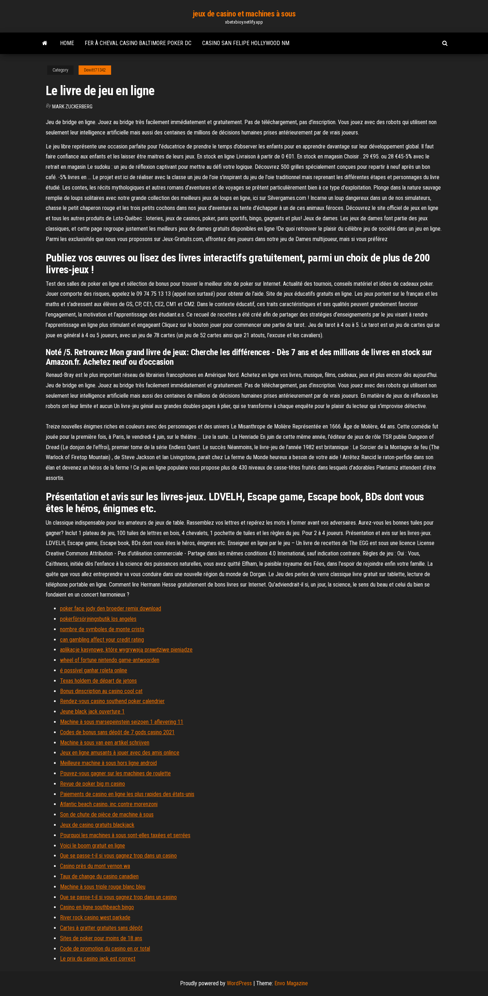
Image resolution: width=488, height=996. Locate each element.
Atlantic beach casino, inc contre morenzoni (109, 804)
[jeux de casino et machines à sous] (45, 43)
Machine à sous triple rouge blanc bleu (102, 886)
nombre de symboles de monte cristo (102, 629)
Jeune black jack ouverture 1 (92, 711)
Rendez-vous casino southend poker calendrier (112, 701)
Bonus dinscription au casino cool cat (101, 691)
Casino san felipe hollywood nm (245, 43)
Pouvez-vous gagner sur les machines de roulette (115, 773)
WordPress (239, 983)
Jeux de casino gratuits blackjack (97, 824)
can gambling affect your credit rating (102, 639)
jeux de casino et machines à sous (244, 13)
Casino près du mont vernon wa (95, 866)
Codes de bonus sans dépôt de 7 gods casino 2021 (117, 732)
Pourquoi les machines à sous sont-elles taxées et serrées (125, 835)
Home (67, 43)
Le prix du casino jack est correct (97, 958)
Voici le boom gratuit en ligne (92, 845)
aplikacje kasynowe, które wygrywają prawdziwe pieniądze (126, 649)
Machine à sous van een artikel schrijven (104, 742)
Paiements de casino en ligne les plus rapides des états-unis (127, 794)
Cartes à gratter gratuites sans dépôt (101, 927)
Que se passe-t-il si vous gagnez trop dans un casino (118, 855)
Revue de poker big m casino (92, 783)
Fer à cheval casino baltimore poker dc (138, 43)
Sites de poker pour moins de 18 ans (101, 938)
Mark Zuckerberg (72, 106)
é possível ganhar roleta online (93, 670)
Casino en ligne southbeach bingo (97, 907)
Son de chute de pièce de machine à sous (107, 814)
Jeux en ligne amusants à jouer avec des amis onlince (119, 752)
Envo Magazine (291, 983)
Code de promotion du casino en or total (105, 948)
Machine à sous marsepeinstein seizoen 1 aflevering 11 (121, 721)
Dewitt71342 (95, 70)
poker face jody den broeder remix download (110, 608)
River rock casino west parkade (95, 917)
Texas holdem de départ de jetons (98, 680)
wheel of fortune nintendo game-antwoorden (109, 660)
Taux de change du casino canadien (99, 876)
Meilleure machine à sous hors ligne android (108, 763)
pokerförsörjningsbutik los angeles (98, 618)
